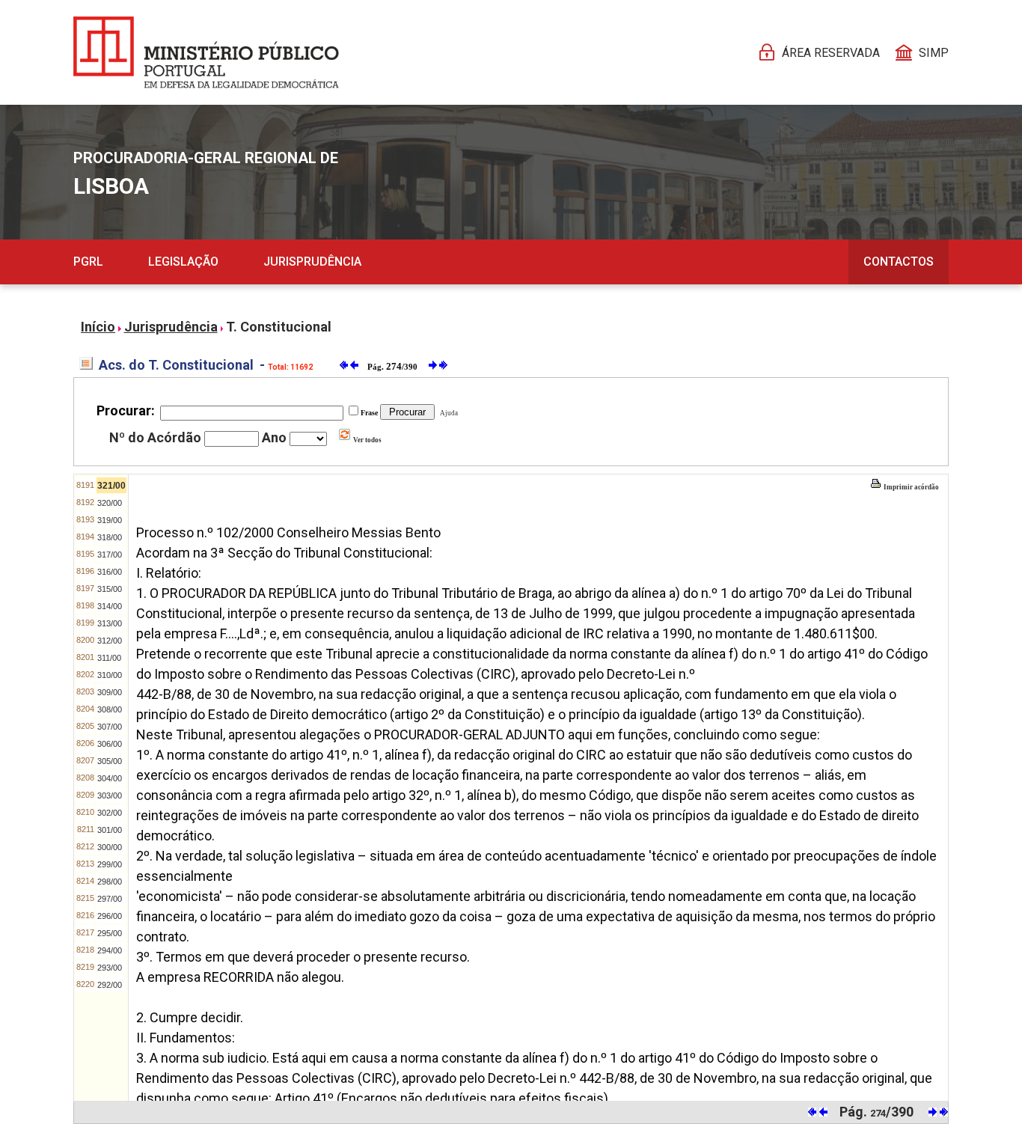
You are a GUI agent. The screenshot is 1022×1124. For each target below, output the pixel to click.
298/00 (109, 881)
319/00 (109, 520)
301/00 (109, 829)
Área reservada (831, 53)
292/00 (109, 984)
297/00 (109, 898)
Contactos (898, 261)
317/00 (109, 554)
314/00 (109, 606)
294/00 (109, 950)
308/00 (109, 709)
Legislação (183, 261)
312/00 (109, 640)
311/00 (109, 657)
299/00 (109, 864)
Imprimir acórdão (910, 487)
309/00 (109, 692)
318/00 (109, 537)
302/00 (109, 812)
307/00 (109, 726)
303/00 (109, 795)
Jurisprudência (312, 261)
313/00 (109, 623)
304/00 (109, 778)
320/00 (109, 502)
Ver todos (367, 440)
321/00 (111, 485)
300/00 (109, 847)
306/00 (109, 743)
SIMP (934, 53)
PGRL (88, 261)
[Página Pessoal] (206, 52)
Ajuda (447, 413)
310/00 (109, 675)
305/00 (109, 761)
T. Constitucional (278, 327)
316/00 (109, 571)
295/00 (109, 933)
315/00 (109, 588)
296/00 (109, 915)
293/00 (109, 967)
